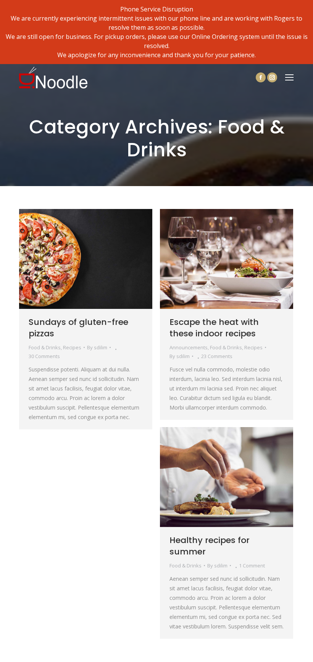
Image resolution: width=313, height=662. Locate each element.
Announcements (188, 347)
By (97, 347)
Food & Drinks (45, 347)
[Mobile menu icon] (289, 77)
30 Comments (44, 356)
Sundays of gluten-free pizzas (78, 327)
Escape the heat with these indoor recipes (214, 327)
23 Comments (216, 356)
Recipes (72, 347)
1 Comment (252, 565)
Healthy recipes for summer (209, 546)
